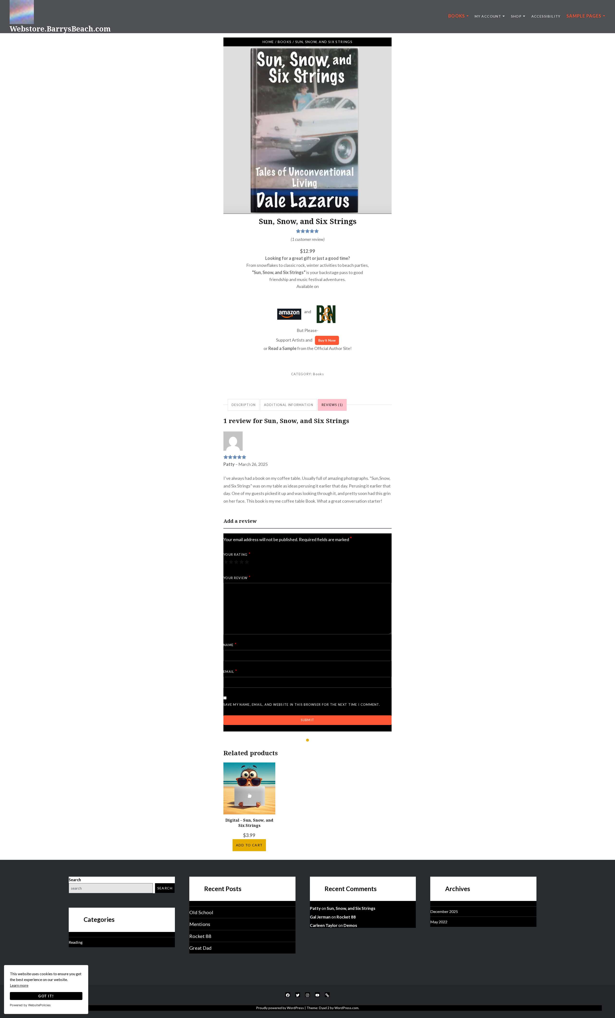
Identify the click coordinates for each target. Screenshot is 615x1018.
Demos (350, 925)
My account (488, 16)
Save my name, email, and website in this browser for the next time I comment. (301, 704)
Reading (76, 942)
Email (230, 671)
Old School (201, 912)
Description (244, 405)
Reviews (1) (332, 405)
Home (268, 42)
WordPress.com (346, 1008)
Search (75, 879)
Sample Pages (584, 16)
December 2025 (444, 911)
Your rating (237, 554)
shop (516, 16)
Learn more (19, 985)
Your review (237, 577)
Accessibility (546, 16)
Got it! (46, 996)
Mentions (199, 924)
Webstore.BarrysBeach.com (60, 29)
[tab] (243, 405)
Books (456, 16)
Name (230, 644)
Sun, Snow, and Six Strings (351, 908)
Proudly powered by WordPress (280, 1008)
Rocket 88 (200, 936)
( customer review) (308, 239)
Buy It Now (327, 340)
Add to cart (249, 845)
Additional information (288, 405)
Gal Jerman (320, 916)
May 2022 (438, 921)
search (164, 888)
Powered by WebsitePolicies (30, 1005)
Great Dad (200, 948)
